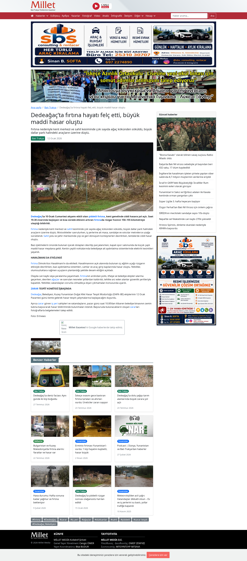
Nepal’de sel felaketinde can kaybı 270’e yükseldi (185, 219)
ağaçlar (55, 279)
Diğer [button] (138, 15)
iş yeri (54, 303)
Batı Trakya (50, 107)
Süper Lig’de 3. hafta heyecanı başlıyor (179, 201)
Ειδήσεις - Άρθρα (59, 15)
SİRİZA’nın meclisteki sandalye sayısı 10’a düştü (184, 213)
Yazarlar (75, 15)
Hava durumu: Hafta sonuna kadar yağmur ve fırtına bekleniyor (48, 499)
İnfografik (116, 15)
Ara (212, 15)
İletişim (128, 15)
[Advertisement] (186, 351)
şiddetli (93, 216)
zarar (41, 303)
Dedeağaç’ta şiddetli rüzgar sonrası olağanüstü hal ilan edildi (90, 499)
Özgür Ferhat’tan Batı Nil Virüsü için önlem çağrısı (186, 207)
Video (97, 15)
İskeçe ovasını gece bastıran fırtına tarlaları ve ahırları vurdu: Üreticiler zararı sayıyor (91, 399)
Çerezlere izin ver (158, 555)
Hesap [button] (149, 15)
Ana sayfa (36, 107)
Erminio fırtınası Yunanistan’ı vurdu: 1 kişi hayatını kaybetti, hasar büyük (91, 449)
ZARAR (34, 288)
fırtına (101, 216)
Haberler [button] (41, 15)
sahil (69, 229)
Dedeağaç (36, 216)
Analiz (105, 15)
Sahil (46, 235)
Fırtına (34, 229)
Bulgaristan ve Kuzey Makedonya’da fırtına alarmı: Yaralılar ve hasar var (48, 449)
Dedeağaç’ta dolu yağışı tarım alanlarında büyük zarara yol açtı (133, 399)
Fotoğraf (87, 15)
